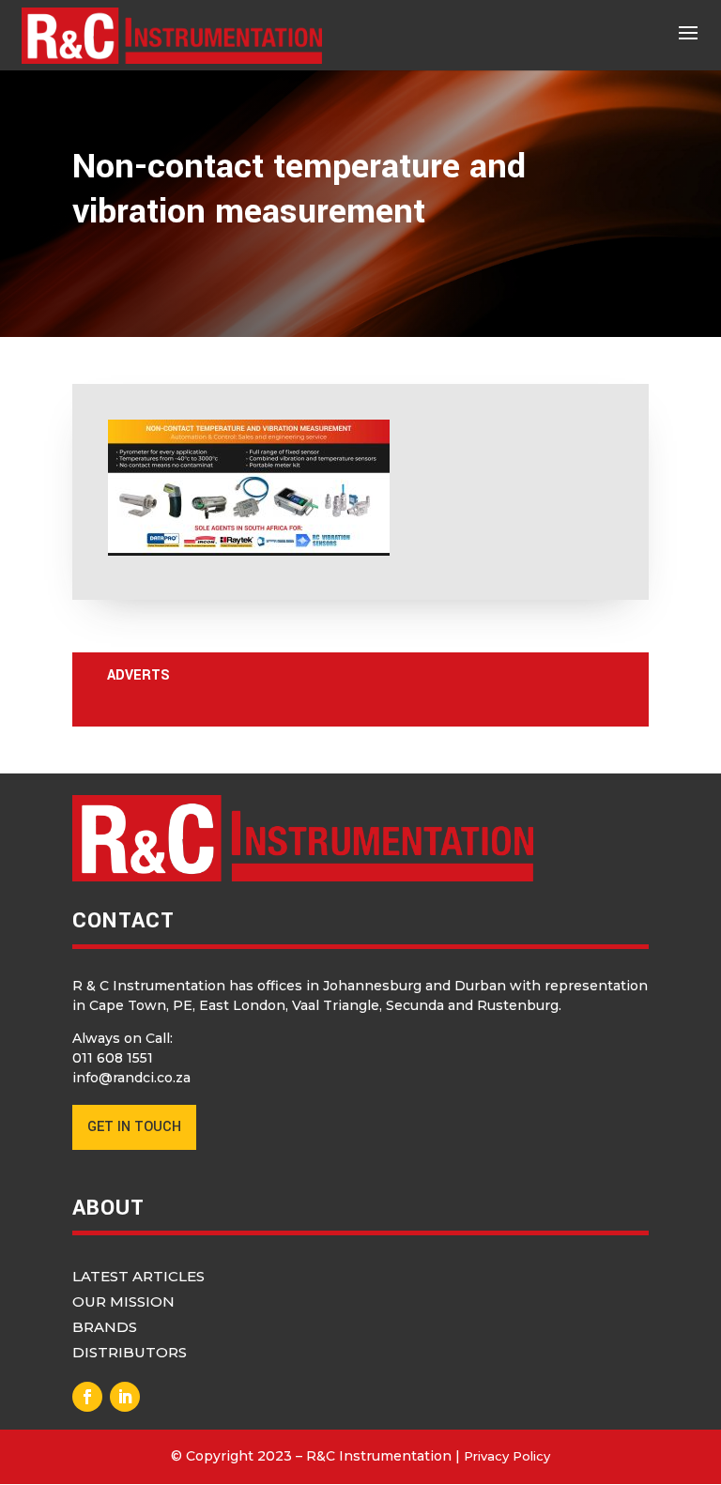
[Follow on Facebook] (87, 1397)
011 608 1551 (112, 1057)
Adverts (138, 675)
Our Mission (123, 1301)
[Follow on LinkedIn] (125, 1397)
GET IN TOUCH (134, 1127)
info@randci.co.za (131, 1077)
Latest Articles (138, 1276)
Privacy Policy (507, 1455)
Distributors (129, 1352)
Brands (104, 1327)
